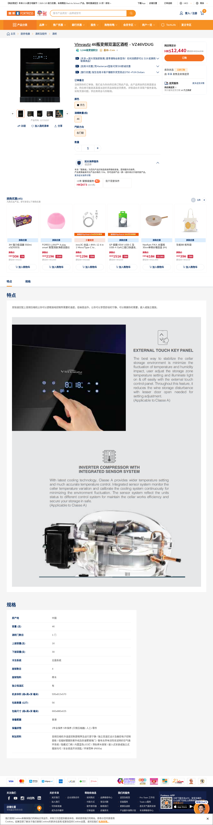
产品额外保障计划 (128, 810)
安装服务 (124, 802)
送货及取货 (125, 797)
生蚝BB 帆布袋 (184, 244)
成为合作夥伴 (58, 810)
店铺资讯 (104, 810)
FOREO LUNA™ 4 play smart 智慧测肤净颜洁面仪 (56, 246)
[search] (131, 13)
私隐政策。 (104, 821)
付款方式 (91, 802)
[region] (106, 819)
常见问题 (104, 802)
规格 (28, 281)
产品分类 (22, 25)
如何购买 (91, 797)
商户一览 (147, 25)
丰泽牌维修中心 (147, 810)
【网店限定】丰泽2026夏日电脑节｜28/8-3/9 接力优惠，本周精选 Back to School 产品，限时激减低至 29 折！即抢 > (59, 3)
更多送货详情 (198, 83)
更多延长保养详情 (83, 175)
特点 (9, 281)
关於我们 (56, 797)
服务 (93, 25)
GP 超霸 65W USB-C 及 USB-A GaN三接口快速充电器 (122, 247)
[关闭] (207, 818)
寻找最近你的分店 (15, 810)
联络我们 (104, 806)
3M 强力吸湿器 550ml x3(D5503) (20, 246)
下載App (141, 3)
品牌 (41, 25)
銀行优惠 (77, 25)
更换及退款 (125, 806)
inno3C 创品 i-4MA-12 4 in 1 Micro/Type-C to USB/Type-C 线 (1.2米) (90, 247)
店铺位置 (153, 3)
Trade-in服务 (145, 802)
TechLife (171, 25)
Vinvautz (83, 44)
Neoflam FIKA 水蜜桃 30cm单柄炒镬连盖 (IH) (155, 246)
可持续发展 (57, 806)
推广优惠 (58, 25)
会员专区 (128, 25)
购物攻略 (109, 25)
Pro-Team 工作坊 (147, 797)
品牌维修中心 (106, 797)
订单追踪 (168, 3)
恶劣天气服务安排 (148, 806)
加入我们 (56, 802)
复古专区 (186, 25)
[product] (22, 220)
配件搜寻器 (92, 806)
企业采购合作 (73, 797)
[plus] (97, 148)
